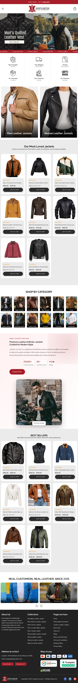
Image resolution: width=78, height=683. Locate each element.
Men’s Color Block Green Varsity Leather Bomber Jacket (65, 183)
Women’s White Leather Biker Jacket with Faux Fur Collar (13, 512)
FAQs (55, 619)
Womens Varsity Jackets (35, 643)
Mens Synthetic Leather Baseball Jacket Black (39, 267)
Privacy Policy (58, 646)
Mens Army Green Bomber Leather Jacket (39, 554)
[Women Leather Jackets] (58, 112)
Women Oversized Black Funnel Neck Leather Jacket (39, 183)
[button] (3, 8)
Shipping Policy (58, 643)
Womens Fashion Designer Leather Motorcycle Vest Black (39, 470)
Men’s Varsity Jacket (34, 631)
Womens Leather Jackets (35, 640)
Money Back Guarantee (61, 622)
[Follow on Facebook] (65, 679)
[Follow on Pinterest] (74, 679)
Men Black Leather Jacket (36, 619)
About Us (56, 631)
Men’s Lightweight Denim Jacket (64, 470)
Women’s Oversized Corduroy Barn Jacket (13, 267)
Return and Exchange (60, 637)
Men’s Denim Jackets (34, 625)
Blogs (55, 634)
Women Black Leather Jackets (37, 634)
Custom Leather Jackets (61, 625)
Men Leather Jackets (19, 133)
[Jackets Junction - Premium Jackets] (39, 9)
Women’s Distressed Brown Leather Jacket (39, 225)
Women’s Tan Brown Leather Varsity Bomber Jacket (39, 512)
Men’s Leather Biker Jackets (36, 628)
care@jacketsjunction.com (14, 659)
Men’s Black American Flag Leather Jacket (65, 225)
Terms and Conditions (60, 640)
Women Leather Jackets (58, 133)
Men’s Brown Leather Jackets (37, 622)
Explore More (17, 372)
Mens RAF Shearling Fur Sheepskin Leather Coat (65, 512)
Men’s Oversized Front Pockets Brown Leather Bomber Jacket (13, 183)
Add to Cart (14, 190)
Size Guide (57, 628)
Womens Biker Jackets (34, 637)
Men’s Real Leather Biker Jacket (12, 470)
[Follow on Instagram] (70, 679)
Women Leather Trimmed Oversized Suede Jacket (13, 225)
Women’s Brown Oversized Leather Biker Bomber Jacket (13, 554)
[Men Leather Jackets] (19, 112)
